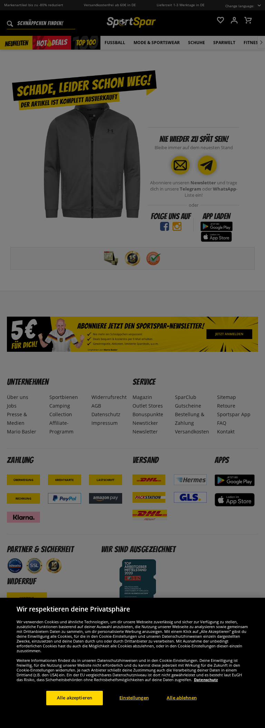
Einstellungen (134, 698)
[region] (132, 663)
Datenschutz (206, 679)
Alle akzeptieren (74, 698)
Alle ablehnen (182, 698)
